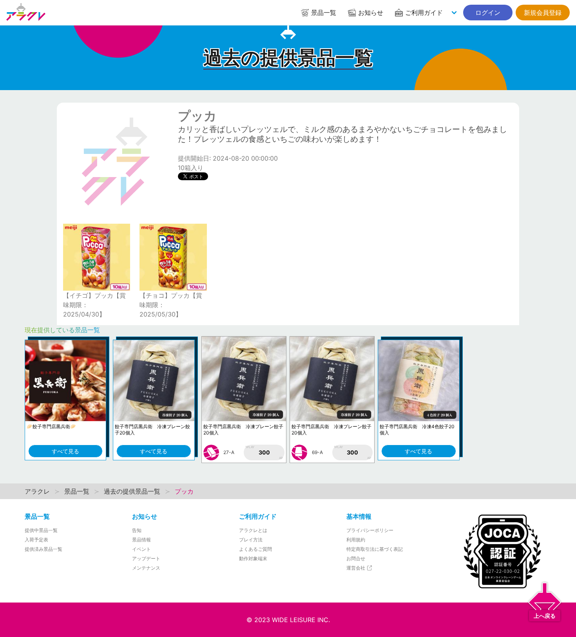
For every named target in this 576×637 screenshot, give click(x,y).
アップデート (146, 558)
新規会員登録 (543, 12)
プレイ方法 (251, 540)
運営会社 (356, 568)
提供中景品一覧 (41, 530)
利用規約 (355, 540)
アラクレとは (253, 530)
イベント (141, 549)
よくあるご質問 (255, 549)
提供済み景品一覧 (43, 549)
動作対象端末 (253, 558)
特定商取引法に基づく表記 (374, 549)
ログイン (487, 12)
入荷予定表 (36, 540)
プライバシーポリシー (369, 530)
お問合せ (355, 558)
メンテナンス (146, 568)
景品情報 (141, 540)
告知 (136, 530)
